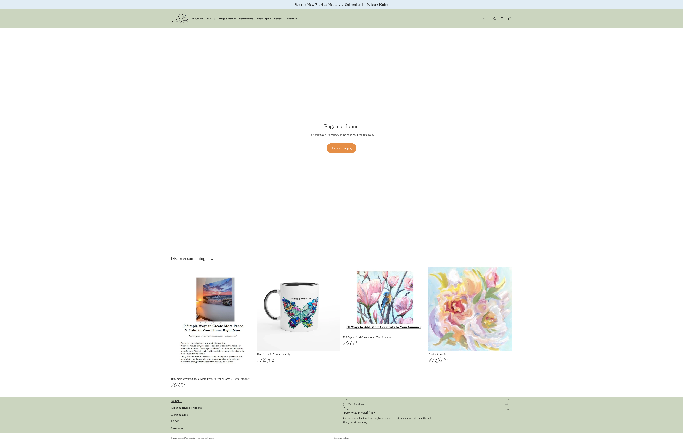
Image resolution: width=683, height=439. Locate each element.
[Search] (494, 19)
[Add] (249, 370)
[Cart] (510, 19)
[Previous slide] (262, 309)
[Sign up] (507, 404)
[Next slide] (335, 309)
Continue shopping (341, 148)
